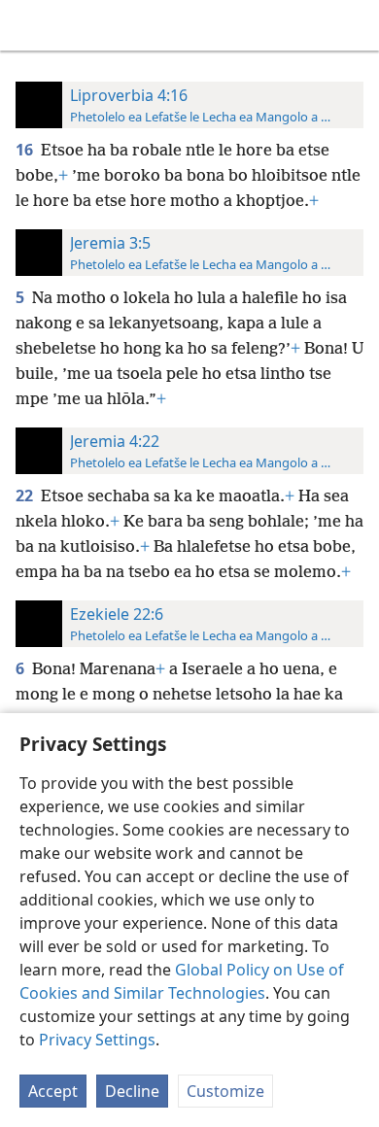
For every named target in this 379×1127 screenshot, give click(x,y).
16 (26, 149)
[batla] (354, 25)
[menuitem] (29, 25)
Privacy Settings (97, 1039)
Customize (225, 1091)
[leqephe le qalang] (29, 25)
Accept (53, 1091)
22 (26, 495)
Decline (132, 1091)
